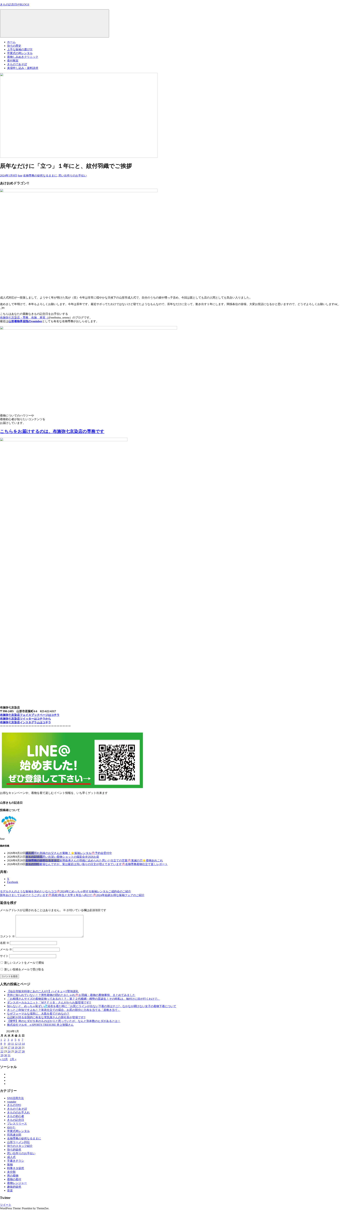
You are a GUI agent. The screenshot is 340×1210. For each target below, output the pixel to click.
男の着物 (12, 1175)
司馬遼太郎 (14, 1134)
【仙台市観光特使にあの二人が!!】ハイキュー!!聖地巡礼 (43, 991)
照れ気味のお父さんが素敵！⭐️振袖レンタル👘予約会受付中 (73, 853)
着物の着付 (14, 1179)
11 (12, 1043)
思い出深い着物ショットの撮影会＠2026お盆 (70, 856)
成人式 (30, 853)
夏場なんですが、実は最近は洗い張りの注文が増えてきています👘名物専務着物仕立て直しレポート (103, 864)
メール (6, 949)
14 (23, 1043)
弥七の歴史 (14, 45)
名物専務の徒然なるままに (40, 175)
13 (19, 1043)
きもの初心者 (15, 1116)
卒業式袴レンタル (18, 1131)
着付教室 (12, 60)
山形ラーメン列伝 (18, 1142)
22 (2, 1051)
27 (19, 1051)
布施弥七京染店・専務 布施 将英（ (24, 317)
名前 (4, 942)
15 (2, 1047)
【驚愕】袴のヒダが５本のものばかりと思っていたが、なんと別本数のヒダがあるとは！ (63, 1021)
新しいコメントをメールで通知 (24, 962)
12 (16, 1043)
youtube (11, 1101)
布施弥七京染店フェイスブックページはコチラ (30, 714)
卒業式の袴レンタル (20, 53)
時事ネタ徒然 (15, 1168)
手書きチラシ (15, 1160)
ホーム (11, 42)
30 (5, 1055)
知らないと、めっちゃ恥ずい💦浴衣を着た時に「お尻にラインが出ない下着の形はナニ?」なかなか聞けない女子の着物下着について (91, 1006)
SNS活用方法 (15, 1098)
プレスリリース (17, 1123)
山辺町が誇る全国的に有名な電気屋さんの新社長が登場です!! (46, 1017)
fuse (20, 175)
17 (9, 1047)
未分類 (11, 1171)
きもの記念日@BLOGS (14, 4)
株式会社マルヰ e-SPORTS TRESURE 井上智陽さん (40, 1024)
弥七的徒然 (14, 1149)
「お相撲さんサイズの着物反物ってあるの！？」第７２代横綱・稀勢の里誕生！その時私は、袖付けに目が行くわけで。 (83, 998)
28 (23, 1051)
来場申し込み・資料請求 (22, 68)
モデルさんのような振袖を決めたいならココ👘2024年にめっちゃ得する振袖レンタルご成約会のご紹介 (65, 891)
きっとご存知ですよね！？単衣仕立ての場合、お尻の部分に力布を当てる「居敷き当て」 (63, 1009)
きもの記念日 (34, 856)
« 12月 (4, 1059)
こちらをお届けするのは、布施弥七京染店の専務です (52, 431)
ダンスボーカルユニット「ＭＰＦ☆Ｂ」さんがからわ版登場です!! (49, 1002)
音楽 (10, 1190)
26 (16, 1051)
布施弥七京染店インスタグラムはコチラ (25, 722)
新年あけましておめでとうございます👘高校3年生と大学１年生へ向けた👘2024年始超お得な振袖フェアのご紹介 (72, 895)
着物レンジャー (17, 1183)
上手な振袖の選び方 (20, 49)
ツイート (5, 1204)
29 (2, 1055)
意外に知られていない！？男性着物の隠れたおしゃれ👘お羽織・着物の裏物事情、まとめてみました (71, 995)
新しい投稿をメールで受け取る (24, 969)
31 (9, 1055)
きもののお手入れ (18, 1112)
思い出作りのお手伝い (72, 175)
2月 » (13, 1059)
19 (16, 1047)
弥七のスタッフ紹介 (20, 1145)
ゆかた (11, 1127)
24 (9, 1051)
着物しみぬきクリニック (22, 56)
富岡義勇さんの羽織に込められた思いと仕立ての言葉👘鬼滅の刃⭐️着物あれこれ (111, 860)
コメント (7, 936)
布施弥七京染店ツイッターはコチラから (25, 718)
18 (12, 1047)
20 (19, 1047)
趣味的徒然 (14, 1186)
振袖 (10, 1164)
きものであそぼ (17, 64)
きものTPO (32, 864)
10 (9, 1043)
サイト (4, 955)
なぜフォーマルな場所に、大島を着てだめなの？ (38, 1013)
